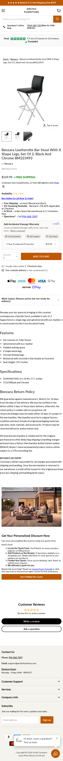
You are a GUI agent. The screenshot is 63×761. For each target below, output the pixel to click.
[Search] (57, 19)
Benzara (14, 59)
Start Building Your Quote (31, 577)
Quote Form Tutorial (42, 569)
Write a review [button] (31, 621)
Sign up (47, 719)
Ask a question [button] (32, 628)
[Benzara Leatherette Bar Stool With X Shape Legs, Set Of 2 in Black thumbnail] (17, 136)
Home (5, 59)
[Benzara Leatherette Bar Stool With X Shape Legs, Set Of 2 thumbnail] (6, 136)
